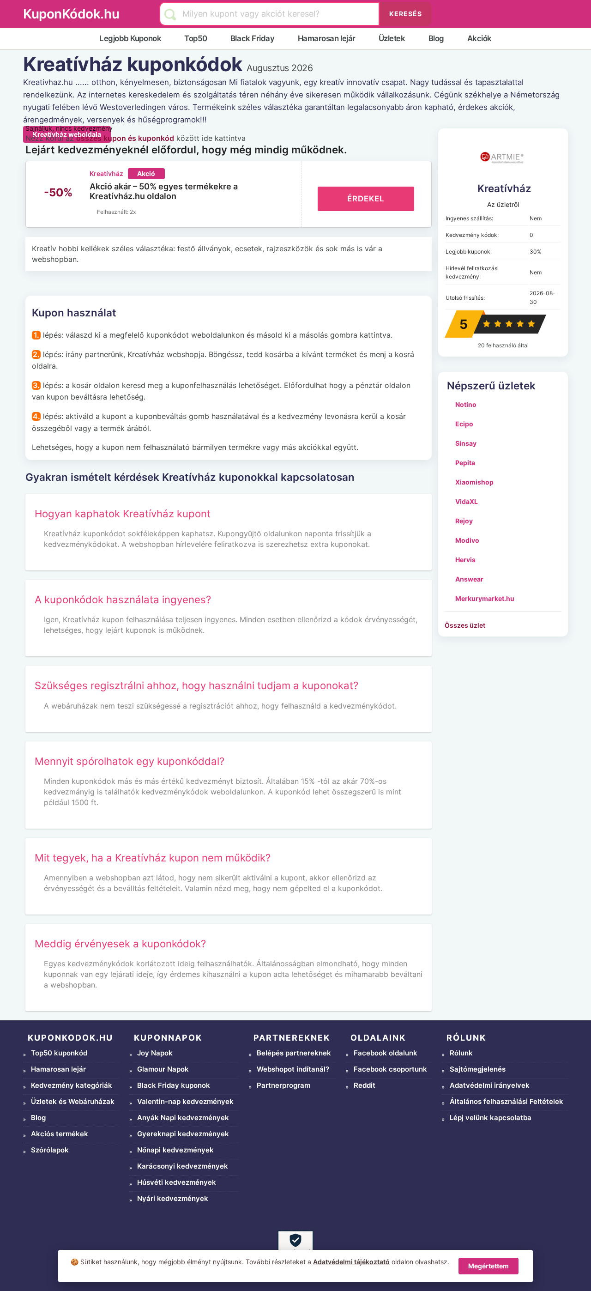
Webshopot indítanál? (293, 1069)
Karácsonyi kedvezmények (182, 1166)
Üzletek (392, 38)
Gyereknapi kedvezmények (183, 1133)
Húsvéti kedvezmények (176, 1182)
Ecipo (464, 424)
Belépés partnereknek (294, 1053)
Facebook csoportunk (390, 1069)
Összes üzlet (465, 625)
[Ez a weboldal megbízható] (295, 1248)
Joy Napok (155, 1053)
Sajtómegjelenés (478, 1069)
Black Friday (252, 38)
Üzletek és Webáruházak (73, 1101)
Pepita (465, 463)
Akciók (479, 38)
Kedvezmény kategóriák (71, 1085)
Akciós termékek (59, 1133)
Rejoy (464, 521)
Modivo (467, 540)
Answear (469, 579)
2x (133, 211)
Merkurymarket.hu (484, 598)
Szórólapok (50, 1150)
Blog (436, 38)
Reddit (364, 1085)
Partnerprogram (283, 1085)
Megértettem (488, 1266)
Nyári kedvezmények (172, 1198)
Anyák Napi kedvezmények (183, 1117)
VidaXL (466, 501)
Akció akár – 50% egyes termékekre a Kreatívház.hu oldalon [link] (164, 191)
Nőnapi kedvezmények (175, 1150)
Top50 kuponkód (59, 1053)
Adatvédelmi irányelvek (490, 1085)
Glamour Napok (163, 1069)
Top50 (195, 38)
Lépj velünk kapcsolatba (490, 1117)
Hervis (465, 560)
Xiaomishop (474, 482)
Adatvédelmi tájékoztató (351, 1262)
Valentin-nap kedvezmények (185, 1101)
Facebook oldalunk (385, 1053)
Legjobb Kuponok (130, 38)
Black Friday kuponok (173, 1085)
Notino (465, 404)
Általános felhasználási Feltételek (506, 1101)
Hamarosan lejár (327, 38)
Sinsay (465, 443)
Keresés (405, 14)
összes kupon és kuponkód (125, 138)
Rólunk (461, 1053)
